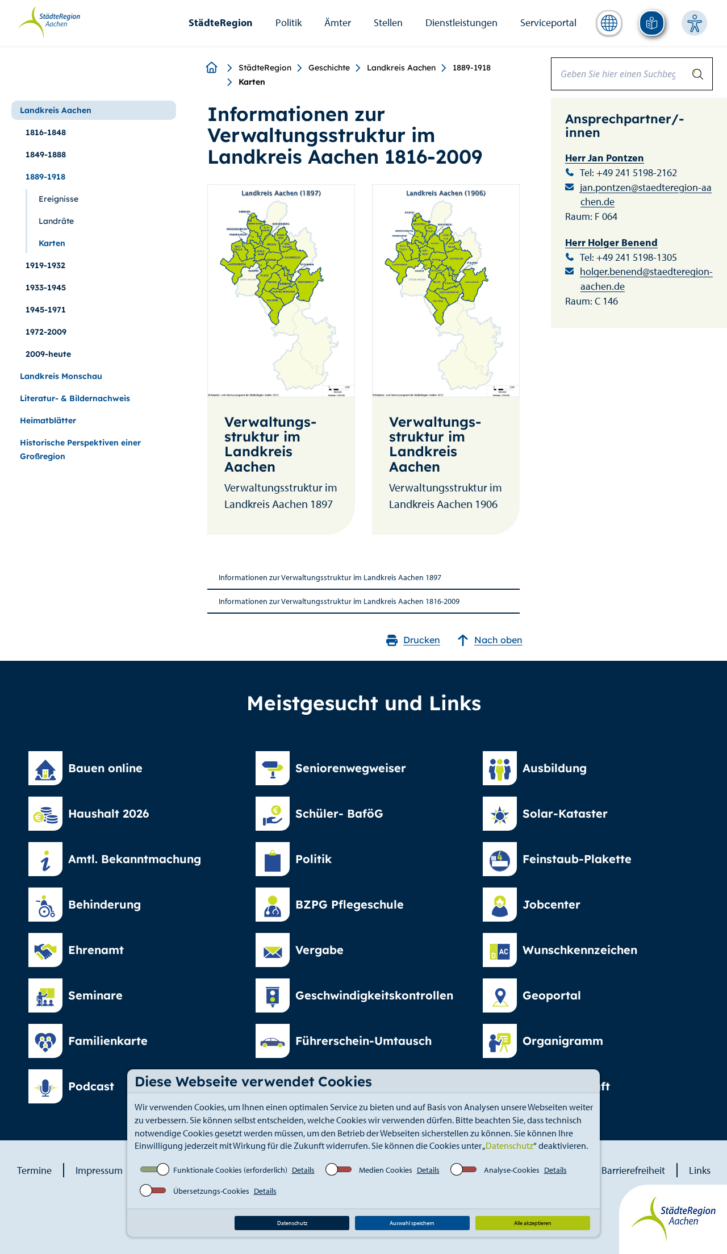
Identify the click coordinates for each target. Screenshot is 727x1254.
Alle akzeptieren (532, 1223)
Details (303, 1170)
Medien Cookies (385, 1170)
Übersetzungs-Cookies (211, 1191)
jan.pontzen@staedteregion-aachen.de (646, 195)
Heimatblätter (48, 420)
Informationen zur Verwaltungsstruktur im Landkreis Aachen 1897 (330, 577)
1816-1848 (46, 132)
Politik (288, 22)
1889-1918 (472, 68)
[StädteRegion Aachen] (48, 21)
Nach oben (498, 639)
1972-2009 (46, 332)
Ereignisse (58, 199)
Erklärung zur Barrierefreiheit (603, 1170)
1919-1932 (45, 265)
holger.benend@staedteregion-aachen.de (646, 279)
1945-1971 (46, 310)
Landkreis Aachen (401, 68)
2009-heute (48, 354)
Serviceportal (548, 22)
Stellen (388, 22)
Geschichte (329, 68)
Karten (52, 243)
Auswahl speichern (412, 1223)
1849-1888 (46, 154)
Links (700, 1170)
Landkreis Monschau (61, 376)
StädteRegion (221, 22)
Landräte (56, 221)
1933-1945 (46, 287)
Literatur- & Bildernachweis (75, 398)
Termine (34, 1170)
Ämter (337, 22)
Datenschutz (509, 1145)
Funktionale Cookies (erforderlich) (230, 1170)
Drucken (421, 639)
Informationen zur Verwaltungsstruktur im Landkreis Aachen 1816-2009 (339, 601)
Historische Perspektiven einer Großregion (80, 449)
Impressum (99, 1170)
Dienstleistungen (461, 22)
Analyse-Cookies (512, 1170)
